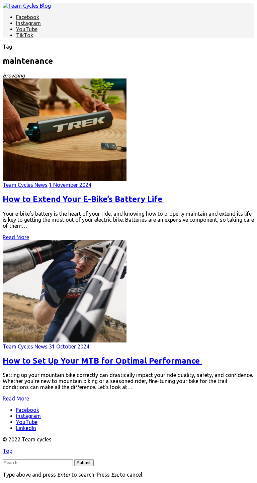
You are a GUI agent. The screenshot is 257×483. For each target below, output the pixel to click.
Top (7, 451)
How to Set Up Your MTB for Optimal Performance (102, 360)
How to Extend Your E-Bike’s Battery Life (83, 199)
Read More (16, 237)
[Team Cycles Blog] (27, 6)
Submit (84, 462)
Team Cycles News (25, 185)
